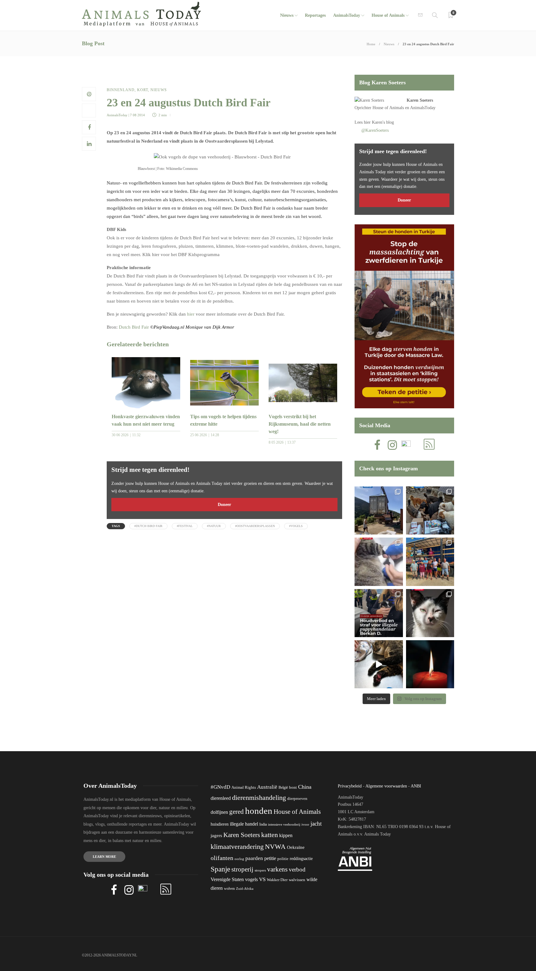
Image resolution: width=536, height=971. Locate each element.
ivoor (305, 824)
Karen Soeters (420, 100)
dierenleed (221, 798)
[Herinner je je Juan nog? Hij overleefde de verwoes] (379, 562)
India (263, 824)
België (283, 787)
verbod (297, 869)
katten (269, 835)
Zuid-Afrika (244, 888)
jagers (216, 835)
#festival (185, 526)
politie (282, 859)
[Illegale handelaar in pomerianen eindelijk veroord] (379, 613)
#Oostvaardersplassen (255, 526)
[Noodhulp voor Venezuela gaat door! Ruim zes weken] (430, 613)
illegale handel (244, 824)
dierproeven (297, 798)
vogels (251, 879)
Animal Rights (243, 787)
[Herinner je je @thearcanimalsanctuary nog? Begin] (379, 510)
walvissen (297, 880)
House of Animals (388, 15)
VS (262, 879)
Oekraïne (296, 847)
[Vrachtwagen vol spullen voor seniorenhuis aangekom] (430, 562)
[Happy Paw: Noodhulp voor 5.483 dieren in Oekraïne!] (430, 510)
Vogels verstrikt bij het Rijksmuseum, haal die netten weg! (300, 424)
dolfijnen (219, 812)
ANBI (416, 786)
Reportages (315, 15)
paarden (254, 858)
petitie (270, 858)
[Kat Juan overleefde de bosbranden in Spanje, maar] (379, 664)
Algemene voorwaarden (386, 786)
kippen (286, 835)
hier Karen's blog (379, 122)
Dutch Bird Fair (134, 327)
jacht (316, 823)
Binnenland (121, 90)
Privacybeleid (350, 786)
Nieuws (286, 15)
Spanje (220, 869)
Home (371, 44)
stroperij (242, 869)
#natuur (214, 526)
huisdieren (220, 824)
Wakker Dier (277, 880)
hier (190, 314)
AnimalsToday (117, 115)
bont (293, 787)
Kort (142, 90)
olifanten (222, 857)
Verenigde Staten (227, 879)
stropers (260, 870)
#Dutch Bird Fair (148, 526)
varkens (277, 869)
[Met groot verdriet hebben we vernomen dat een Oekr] (430, 664)
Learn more (104, 856)
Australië (267, 787)
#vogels (296, 526)
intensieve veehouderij (284, 824)
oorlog (239, 859)
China (304, 787)
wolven (229, 888)
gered (236, 811)
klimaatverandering (237, 846)
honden (258, 811)
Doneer (224, 504)
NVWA (275, 846)
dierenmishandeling (259, 797)
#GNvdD (220, 787)
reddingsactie (301, 858)
